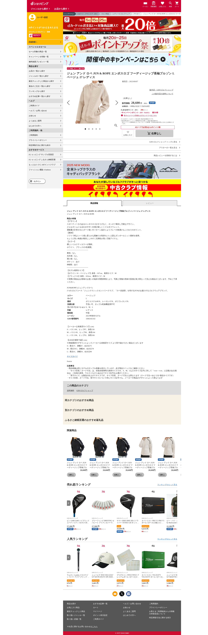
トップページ (69, 14)
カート (95, 607)
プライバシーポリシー (38, 140)
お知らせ (32, 116)
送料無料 (70, 391)
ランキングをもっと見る (167, 485)
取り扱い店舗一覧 (74, 619)
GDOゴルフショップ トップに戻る (163, 142)
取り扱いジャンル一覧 (76, 615)
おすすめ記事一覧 (100, 604)
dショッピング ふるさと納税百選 (42, 160)
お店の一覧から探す (37, 71)
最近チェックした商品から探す (41, 81)
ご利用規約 (33, 135)
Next (175, 503)
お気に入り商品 (73, 607)
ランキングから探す (37, 91)
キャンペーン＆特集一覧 (39, 57)
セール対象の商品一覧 (38, 52)
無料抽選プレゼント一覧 (39, 62)
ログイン (37, 181)
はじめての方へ (35, 126)
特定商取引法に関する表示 (39, 145)
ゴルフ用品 (105, 14)
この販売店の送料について (162, 94)
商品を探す (71, 604)
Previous (69, 503)
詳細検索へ (33, 42)
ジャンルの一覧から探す (39, 76)
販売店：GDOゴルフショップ (161, 90)
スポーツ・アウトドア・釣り (87, 14)
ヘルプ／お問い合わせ (38, 111)
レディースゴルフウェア (121, 14)
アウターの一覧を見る (168, 148)
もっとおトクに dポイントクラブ (42, 165)
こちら (95, 627)
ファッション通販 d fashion (40, 170)
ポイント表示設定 (100, 615)
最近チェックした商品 (76, 611)
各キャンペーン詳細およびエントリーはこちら (140, 115)
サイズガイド (72, 356)
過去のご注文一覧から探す (39, 86)
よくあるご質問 (35, 121)
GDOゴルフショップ (84, 391)
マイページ (97, 611)
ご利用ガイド (34, 106)
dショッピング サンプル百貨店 (41, 154)
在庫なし (71, 475)
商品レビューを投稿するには (165, 155)
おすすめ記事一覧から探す (39, 96)
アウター (136, 14)
